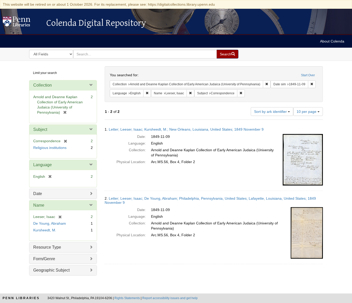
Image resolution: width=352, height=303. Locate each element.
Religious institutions (49, 148)
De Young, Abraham (49, 223)
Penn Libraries (21, 298)
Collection (42, 85)
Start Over (308, 75)
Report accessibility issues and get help (170, 298)
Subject (40, 129)
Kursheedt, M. (44, 230)
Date (37, 193)
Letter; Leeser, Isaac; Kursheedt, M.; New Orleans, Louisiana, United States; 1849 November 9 (186, 129)
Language (42, 165)
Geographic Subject (51, 270)
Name (38, 205)
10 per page (307, 112)
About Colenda (332, 41)
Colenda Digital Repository (22, 22)
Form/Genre (44, 259)
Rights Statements (127, 298)
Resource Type (47, 247)
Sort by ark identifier (271, 112)
